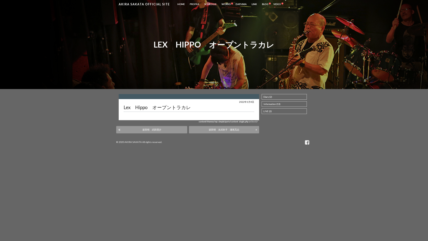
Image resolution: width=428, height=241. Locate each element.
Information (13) (271, 104)
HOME (181, 4)
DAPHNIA (241, 4)
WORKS (226, 4)
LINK (254, 4)
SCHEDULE (210, 4)
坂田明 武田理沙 (151, 129)
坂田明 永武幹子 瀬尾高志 (224, 129)
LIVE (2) (267, 111)
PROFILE (194, 4)
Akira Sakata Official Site (144, 4)
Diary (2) (267, 96)
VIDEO (277, 4)
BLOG (265, 4)
